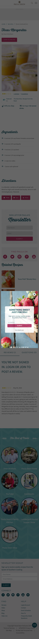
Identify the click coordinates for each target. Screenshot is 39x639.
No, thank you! (19, 330)
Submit (19, 326)
